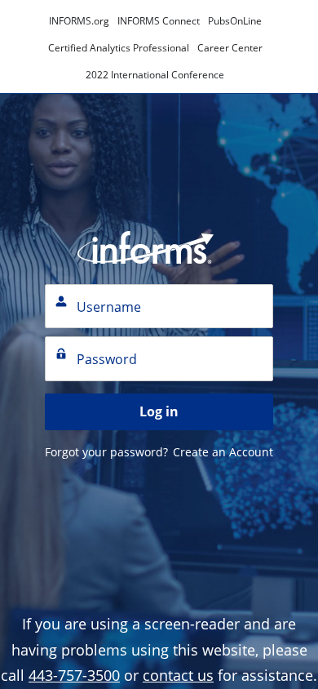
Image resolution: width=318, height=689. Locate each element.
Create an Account (223, 452)
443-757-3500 (74, 675)
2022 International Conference (155, 75)
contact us (178, 675)
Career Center (230, 48)
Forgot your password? (106, 452)
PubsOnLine (235, 21)
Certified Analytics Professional (118, 48)
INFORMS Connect (158, 21)
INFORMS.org (79, 21)
